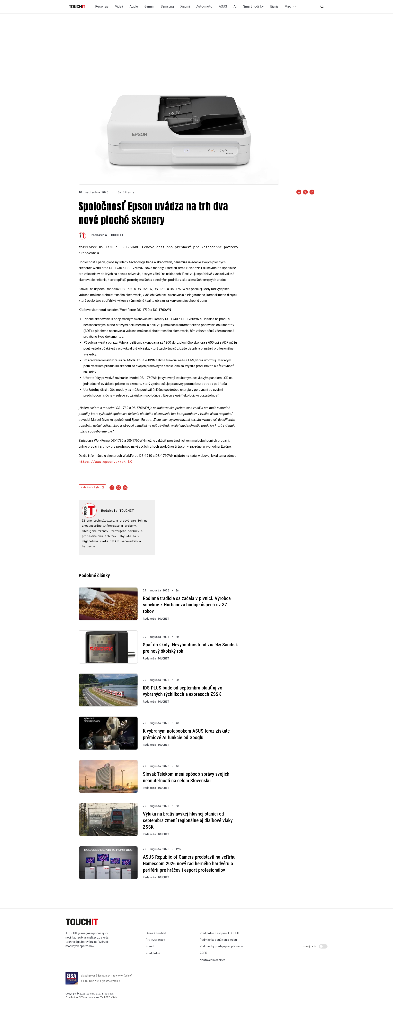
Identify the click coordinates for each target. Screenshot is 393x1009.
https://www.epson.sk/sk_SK (105, 461)
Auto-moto (204, 6)
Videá (119, 6)
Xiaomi (185, 6)
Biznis (274, 6)
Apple (134, 6)
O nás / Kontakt (156, 933)
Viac (288, 6)
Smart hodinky (253, 6)
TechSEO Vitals (108, 997)
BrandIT (151, 946)
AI (235, 6)
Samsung (167, 6)
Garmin (149, 6)
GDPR (203, 952)
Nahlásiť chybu (90, 487)
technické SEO (76, 997)
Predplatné (153, 953)
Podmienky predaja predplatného (221, 946)
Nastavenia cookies (213, 960)
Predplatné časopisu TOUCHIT (220, 933)
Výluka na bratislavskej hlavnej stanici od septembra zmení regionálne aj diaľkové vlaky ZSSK (188, 820)
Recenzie (101, 6)
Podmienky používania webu (218, 939)
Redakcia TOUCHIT (107, 235)
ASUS (223, 6)
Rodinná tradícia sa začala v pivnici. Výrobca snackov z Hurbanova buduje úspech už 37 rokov (187, 605)
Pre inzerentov (155, 939)
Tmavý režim (310, 946)
